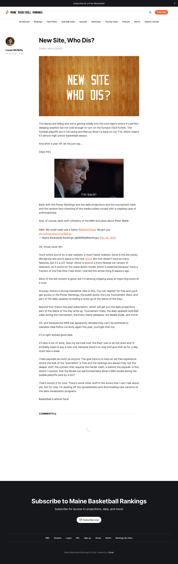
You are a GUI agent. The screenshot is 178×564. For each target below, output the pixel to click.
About (98, 538)
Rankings (38, 21)
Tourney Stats (111, 21)
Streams (57, 538)
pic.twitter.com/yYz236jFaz (55, 233)
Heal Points (52, 21)
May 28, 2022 (108, 237)
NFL (78, 538)
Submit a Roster (152, 21)
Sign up (87, 538)
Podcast (126, 21)
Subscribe (161, 12)
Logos (69, 538)
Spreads (83, 21)
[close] (174, 3)
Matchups (96, 21)
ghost (88, 258)
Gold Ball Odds (68, 21)
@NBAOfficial (88, 229)
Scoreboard (24, 21)
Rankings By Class (124, 538)
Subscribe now (91, 519)
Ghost (111, 552)
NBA (47, 538)
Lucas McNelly (14, 50)
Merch (137, 21)
